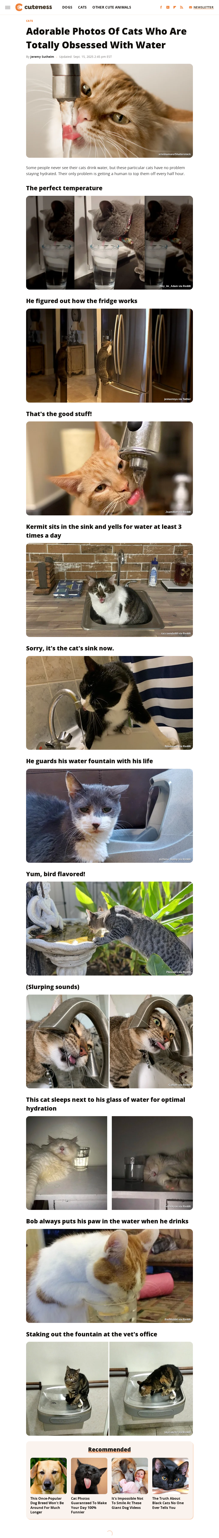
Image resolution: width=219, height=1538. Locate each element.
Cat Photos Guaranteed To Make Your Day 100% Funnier (89, 1505)
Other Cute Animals (111, 7)
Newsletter (203, 7)
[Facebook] (161, 7)
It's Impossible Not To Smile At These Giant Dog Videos (127, 1503)
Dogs (67, 7)
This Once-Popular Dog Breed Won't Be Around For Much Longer (47, 1505)
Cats (82, 7)
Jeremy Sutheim (42, 57)
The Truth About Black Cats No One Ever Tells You (168, 1503)
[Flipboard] (175, 7)
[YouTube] (168, 7)
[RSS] (181, 7)
